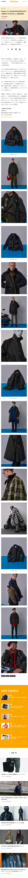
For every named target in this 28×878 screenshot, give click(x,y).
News (12, 700)
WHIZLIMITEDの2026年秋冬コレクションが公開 (12, 822)
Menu (4, 1)
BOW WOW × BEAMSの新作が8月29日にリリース (12, 846)
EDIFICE (7, 675)
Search (25, 1)
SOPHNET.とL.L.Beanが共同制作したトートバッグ (13, 774)
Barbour (3, 675)
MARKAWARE (12, 675)
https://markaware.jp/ (6, 117)
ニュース (3, 8)
